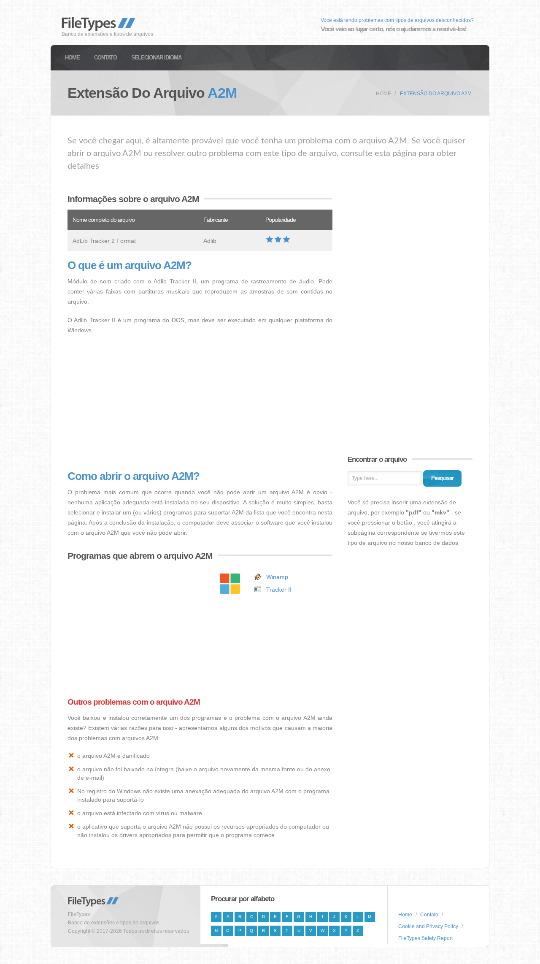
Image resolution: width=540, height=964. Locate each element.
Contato (105, 57)
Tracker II (279, 589)
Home (72, 57)
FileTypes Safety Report (425, 938)
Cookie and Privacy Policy (428, 926)
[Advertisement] (200, 403)
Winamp (277, 577)
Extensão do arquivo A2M (436, 94)
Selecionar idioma (156, 57)
